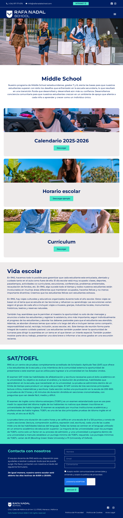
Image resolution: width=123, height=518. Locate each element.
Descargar (61, 148)
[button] (115, 14)
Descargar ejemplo (61, 198)
